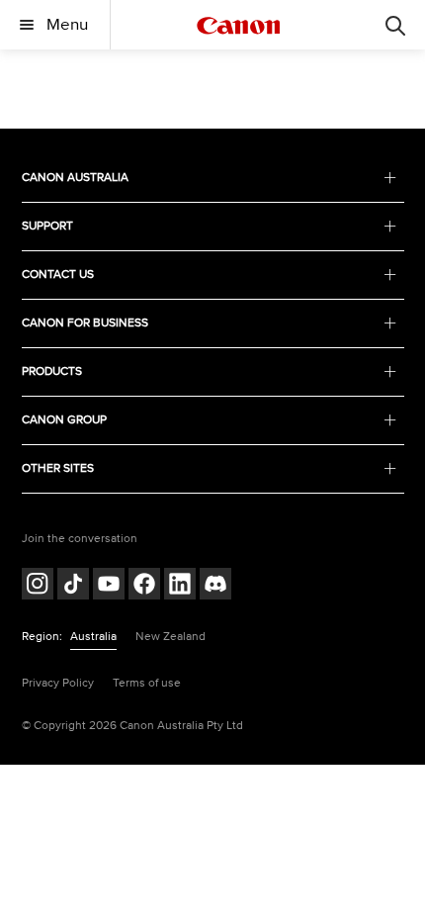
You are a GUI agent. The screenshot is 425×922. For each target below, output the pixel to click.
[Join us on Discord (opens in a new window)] (215, 586)
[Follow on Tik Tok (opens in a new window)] (73, 586)
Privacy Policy (58, 683)
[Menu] (395, 25)
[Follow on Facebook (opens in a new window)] (144, 586)
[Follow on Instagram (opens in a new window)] (37, 586)
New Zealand (170, 636)
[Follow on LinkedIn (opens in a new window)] (180, 586)
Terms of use (147, 683)
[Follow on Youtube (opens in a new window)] (109, 586)
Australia (93, 636)
